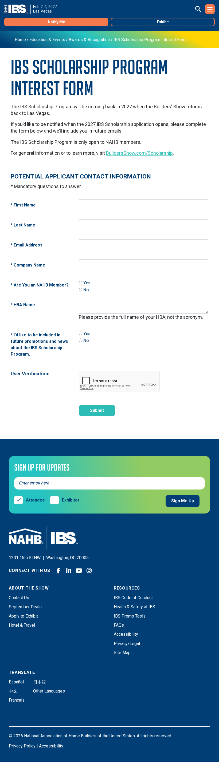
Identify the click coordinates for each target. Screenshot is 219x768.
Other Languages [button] (49, 691)
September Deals (25, 606)
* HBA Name (23, 304)
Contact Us (19, 597)
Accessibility (126, 634)
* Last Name (23, 225)
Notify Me (56, 22)
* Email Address (26, 245)
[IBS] (17, 9)
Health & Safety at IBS (134, 606)
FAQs (119, 625)
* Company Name (28, 265)
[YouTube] (79, 570)
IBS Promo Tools (130, 616)
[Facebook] (58, 570)
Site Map (122, 652)
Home (20, 39)
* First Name (23, 205)
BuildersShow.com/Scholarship (139, 153)
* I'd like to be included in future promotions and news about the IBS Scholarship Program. (39, 344)
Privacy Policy (22, 746)
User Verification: (30, 373)
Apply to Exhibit (23, 616)
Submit (97, 410)
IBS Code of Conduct (133, 597)
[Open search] (198, 9)
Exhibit (163, 22)
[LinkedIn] (68, 570)
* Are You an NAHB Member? (40, 285)
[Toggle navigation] (210, 9)
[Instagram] (89, 570)
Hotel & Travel (22, 625)
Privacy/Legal (127, 643)
